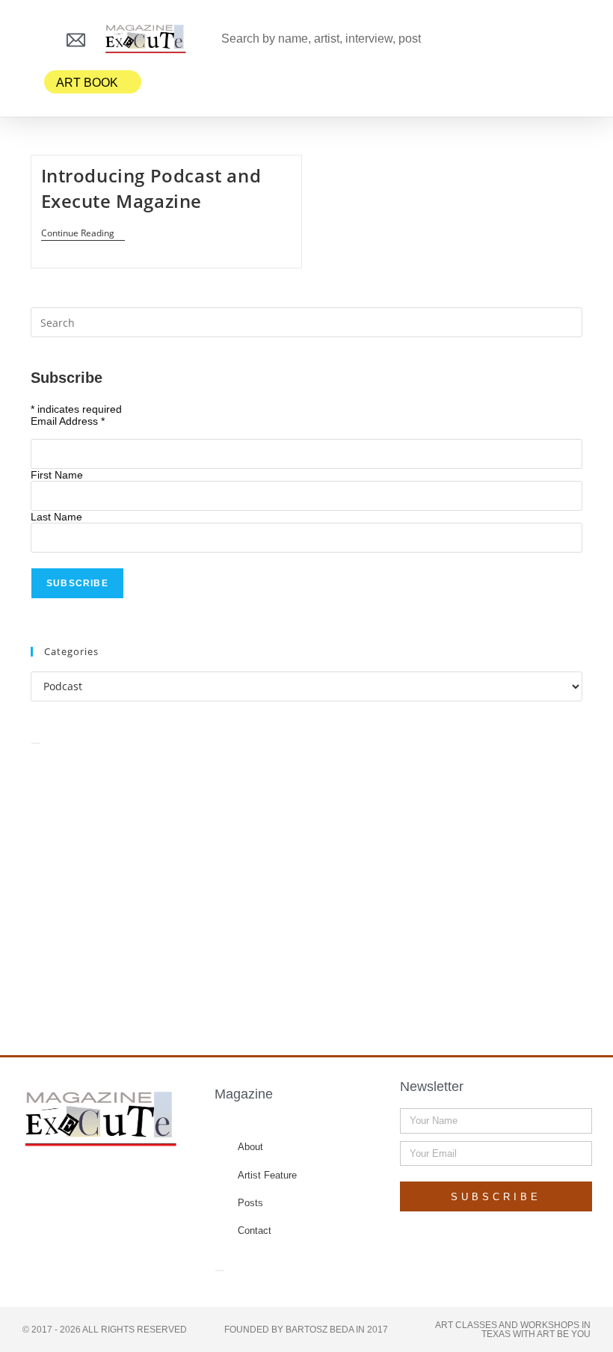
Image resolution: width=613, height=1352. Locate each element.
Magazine (244, 1094)
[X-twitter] (87, 1181)
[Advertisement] (306, 883)
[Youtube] (145, 1181)
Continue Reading (83, 233)
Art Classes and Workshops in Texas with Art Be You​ (513, 1329)
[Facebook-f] (58, 1181)
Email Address (68, 421)
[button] (32, 39)
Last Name (56, 517)
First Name (57, 475)
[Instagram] (116, 1181)
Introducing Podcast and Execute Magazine (151, 188)
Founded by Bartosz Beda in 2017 (306, 1329)
